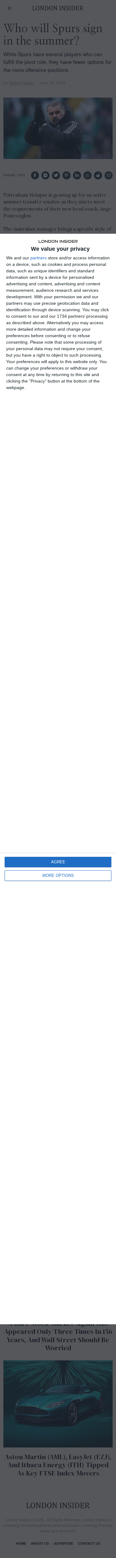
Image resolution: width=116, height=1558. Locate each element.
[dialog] (58, 779)
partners (38, 258)
